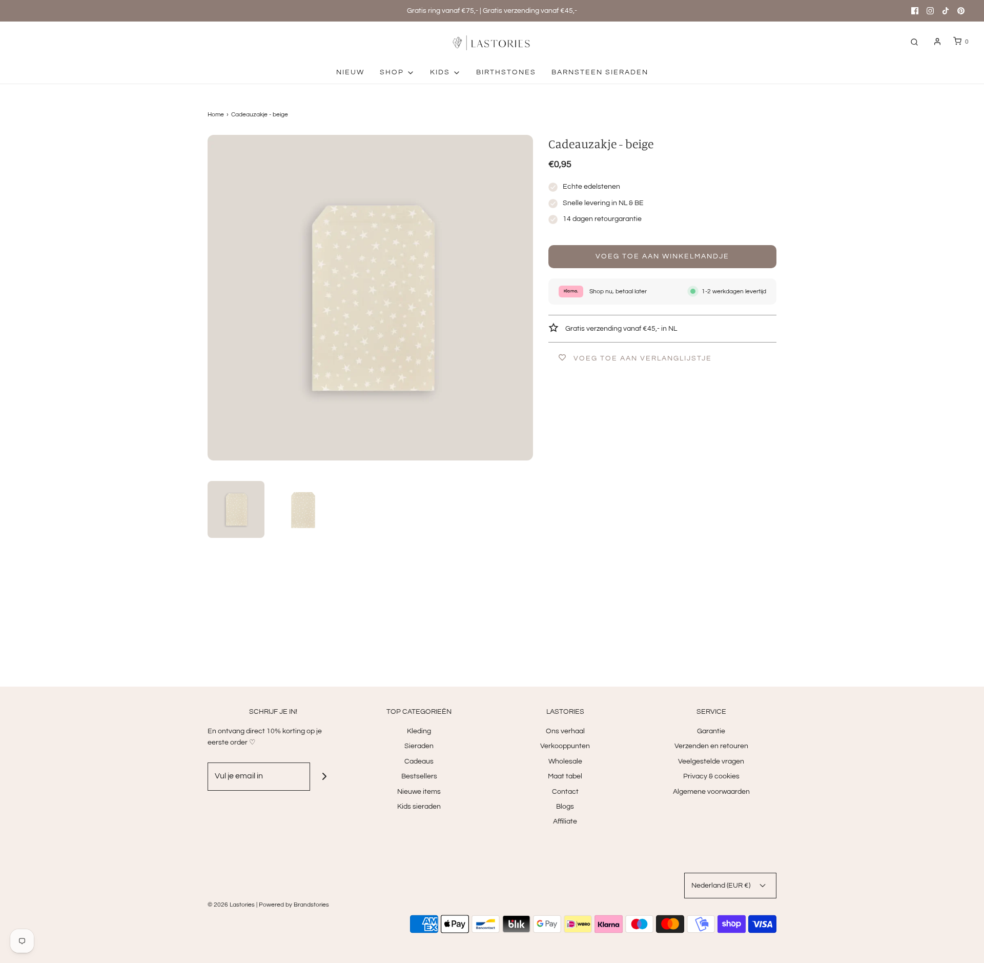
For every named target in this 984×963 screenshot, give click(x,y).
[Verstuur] (324, 777)
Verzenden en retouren (711, 746)
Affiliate (565, 821)
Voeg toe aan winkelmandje (662, 256)
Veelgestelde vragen (711, 761)
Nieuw (350, 72)
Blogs (565, 806)
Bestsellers (419, 776)
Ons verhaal (565, 731)
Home (216, 114)
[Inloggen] (937, 41)
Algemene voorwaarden (711, 791)
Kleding (419, 731)
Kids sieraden (419, 806)
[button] (236, 509)
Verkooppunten (565, 746)
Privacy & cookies (711, 776)
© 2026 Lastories (231, 904)
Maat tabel (565, 776)
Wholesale (565, 761)
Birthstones (506, 72)
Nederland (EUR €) (721, 885)
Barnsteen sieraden (599, 72)
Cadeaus (419, 761)
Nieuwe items (419, 791)
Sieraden (419, 746)
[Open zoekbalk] (914, 41)
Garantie (711, 731)
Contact (565, 791)
